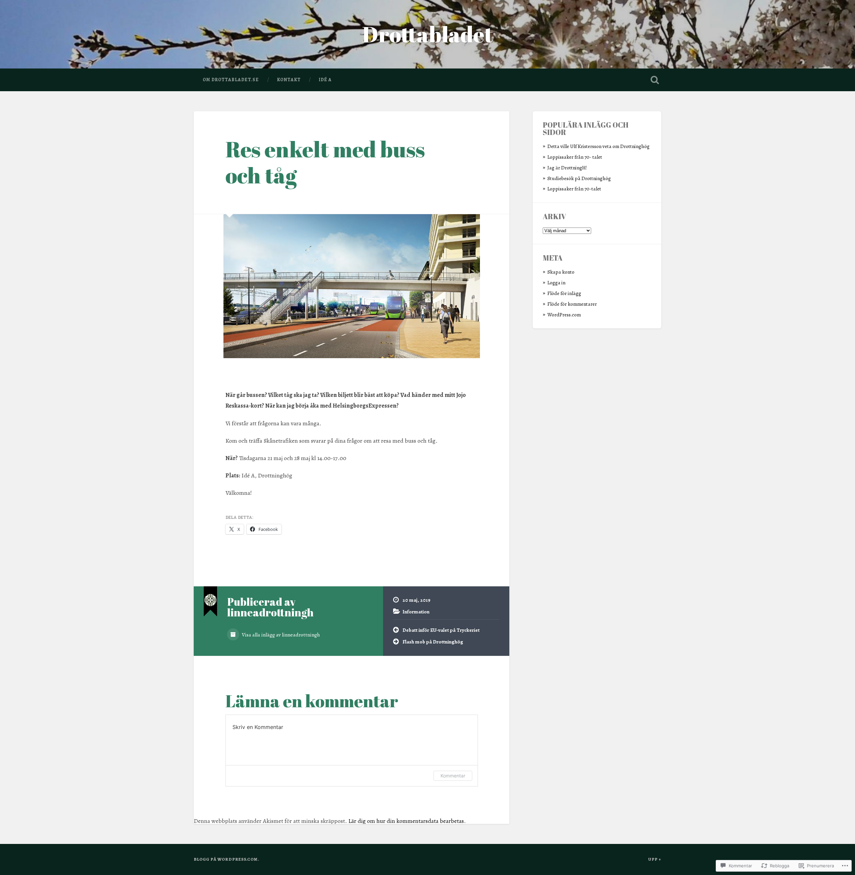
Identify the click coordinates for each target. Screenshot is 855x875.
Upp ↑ (654, 859)
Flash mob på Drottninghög (432, 641)
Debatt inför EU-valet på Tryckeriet (441, 629)
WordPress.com (564, 314)
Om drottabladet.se (231, 80)
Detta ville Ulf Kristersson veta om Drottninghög (598, 146)
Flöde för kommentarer (572, 303)
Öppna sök (654, 79)
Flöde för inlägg (564, 293)
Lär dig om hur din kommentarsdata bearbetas (406, 821)
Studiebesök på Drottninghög (579, 178)
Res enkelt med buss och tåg (325, 162)
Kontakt (289, 80)
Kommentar (453, 775)
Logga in (556, 282)
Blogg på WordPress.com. (226, 859)
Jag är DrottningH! (567, 167)
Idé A (325, 80)
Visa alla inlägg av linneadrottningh (280, 634)
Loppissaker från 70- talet (574, 156)
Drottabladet (427, 34)
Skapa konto (560, 271)
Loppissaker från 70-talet (574, 188)
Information (416, 611)
